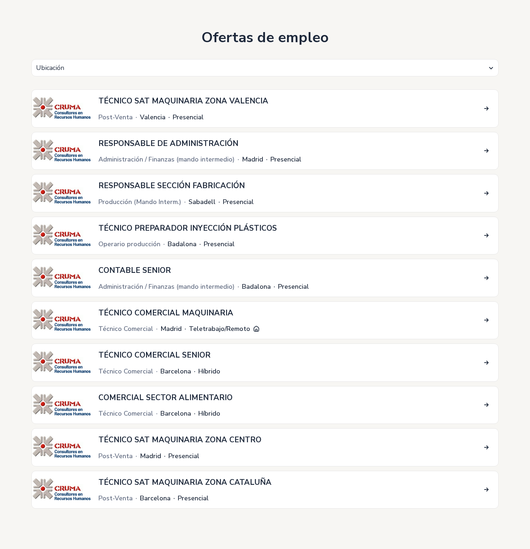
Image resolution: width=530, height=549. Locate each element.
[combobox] (265, 67)
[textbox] (265, 67)
